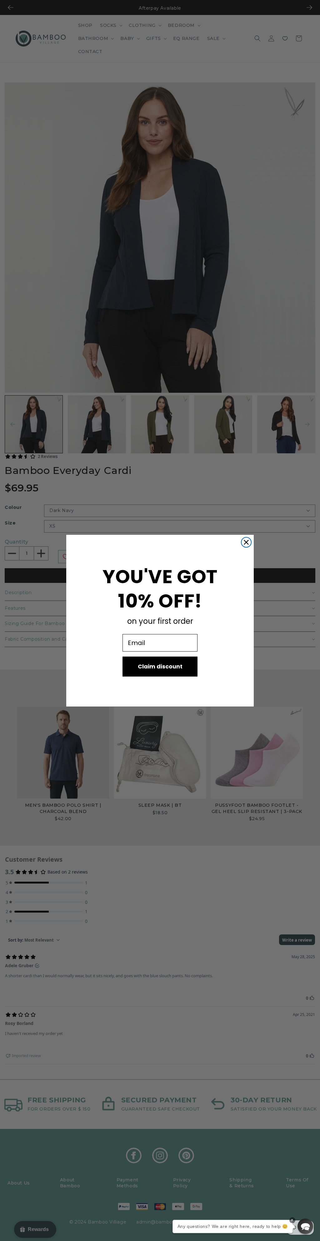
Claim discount (160, 666)
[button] (305, 1226)
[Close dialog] (246, 542)
